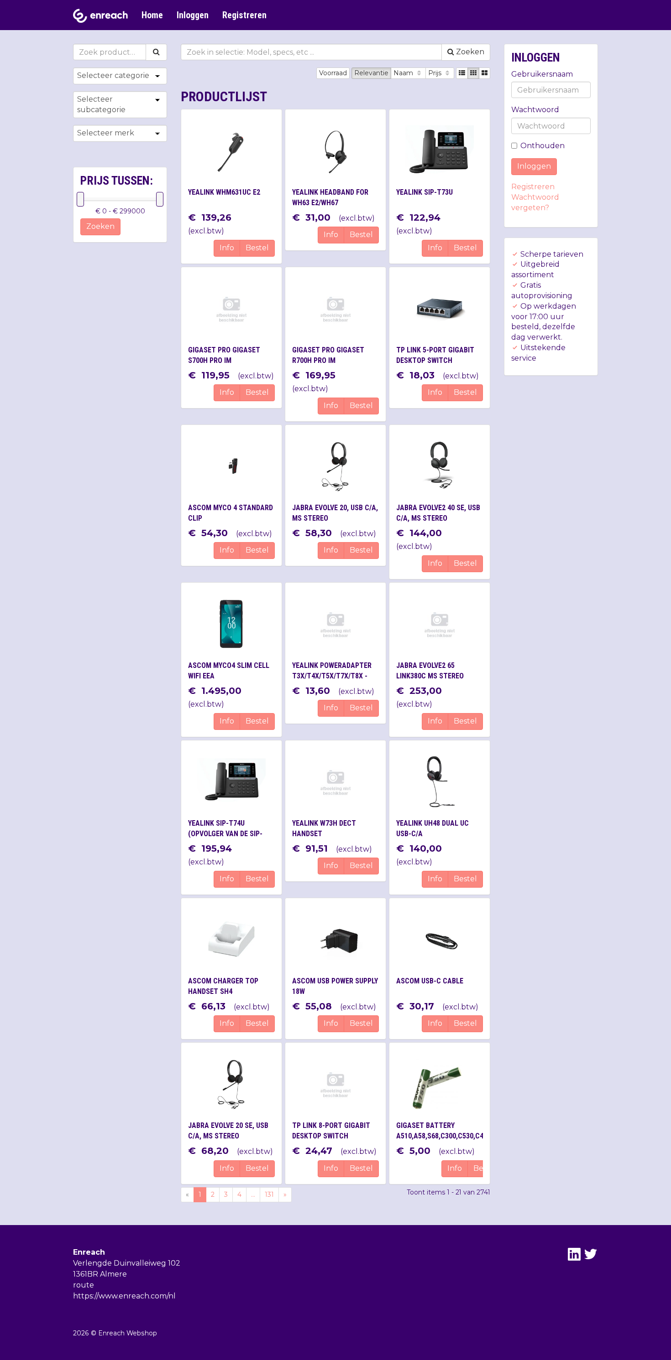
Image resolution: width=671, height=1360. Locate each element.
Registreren (244, 15)
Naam (404, 73)
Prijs (435, 73)
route (83, 1285)
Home (152, 15)
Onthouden (542, 145)
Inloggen (193, 15)
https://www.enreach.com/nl (124, 1296)
